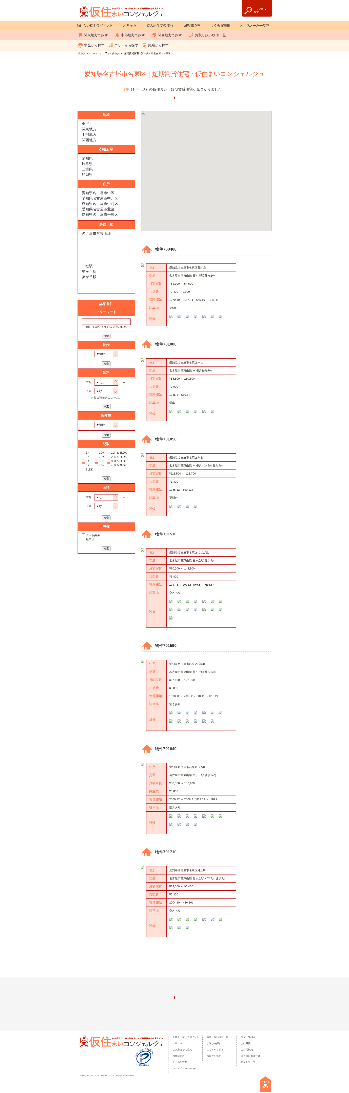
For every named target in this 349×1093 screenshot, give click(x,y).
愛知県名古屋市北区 (98, 209)
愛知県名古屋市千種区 (100, 215)
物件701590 (166, 645)
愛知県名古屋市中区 (98, 193)
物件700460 (166, 249)
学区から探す (94, 45)
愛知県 (87, 158)
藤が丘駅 (89, 277)
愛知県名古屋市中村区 (100, 204)
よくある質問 (179, 1062)
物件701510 (166, 534)
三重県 (87, 169)
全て (85, 124)
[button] (220, 155)
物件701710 (166, 852)
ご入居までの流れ (182, 1049)
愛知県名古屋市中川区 (100, 198)
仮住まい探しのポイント (185, 1037)
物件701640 (166, 748)
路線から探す (158, 45)
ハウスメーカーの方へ (184, 1068)
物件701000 (166, 344)
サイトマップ (248, 1062)
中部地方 (89, 135)
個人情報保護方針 (250, 1055)
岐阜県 (87, 164)
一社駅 (87, 266)
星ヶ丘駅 (89, 272)
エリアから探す (126, 45)
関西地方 (89, 140)
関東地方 (89, 129)
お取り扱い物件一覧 (210, 35)
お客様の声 (178, 1055)
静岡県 (87, 175)
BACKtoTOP (265, 1084)
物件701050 (166, 439)
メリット (177, 1043)
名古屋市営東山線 (96, 234)
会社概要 (245, 1043)
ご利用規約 (247, 1049)
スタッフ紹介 (248, 1037)
